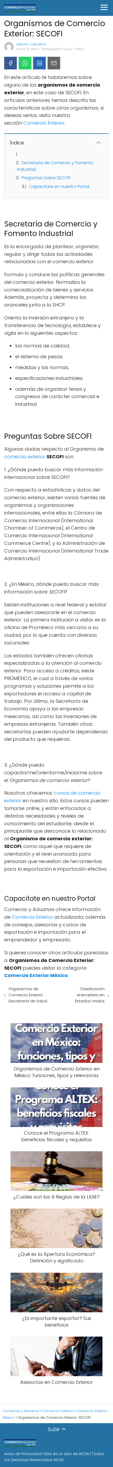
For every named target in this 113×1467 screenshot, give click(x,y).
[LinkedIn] (39, 63)
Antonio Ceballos (31, 44)
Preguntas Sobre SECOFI (46, 178)
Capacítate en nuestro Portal (59, 186)
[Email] (54, 63)
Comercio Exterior (44, 123)
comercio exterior (24, 456)
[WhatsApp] (25, 63)
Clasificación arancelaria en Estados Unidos (90, 995)
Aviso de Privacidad (22, 1453)
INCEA (84, 1453)
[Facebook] (10, 63)
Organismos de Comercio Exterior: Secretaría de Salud (27, 995)
